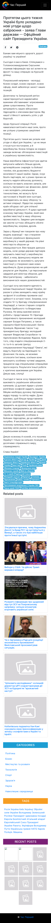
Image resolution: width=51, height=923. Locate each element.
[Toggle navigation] (45, 5)
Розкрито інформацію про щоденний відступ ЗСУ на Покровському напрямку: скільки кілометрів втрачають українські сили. (24, 605)
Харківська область (29, 462)
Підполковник (9, 480)
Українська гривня (20, 828)
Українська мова (35, 465)
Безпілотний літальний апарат (29, 819)
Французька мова (28, 468)
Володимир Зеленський (32, 812)
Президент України (37, 457)
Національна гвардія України (16, 457)
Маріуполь (26, 477)
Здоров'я (10, 780)
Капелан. (36, 477)
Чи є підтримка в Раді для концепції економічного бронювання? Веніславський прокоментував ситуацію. (23, 644)
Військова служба (11, 471)
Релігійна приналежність (31, 488)
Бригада (23, 460)
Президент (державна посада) (29, 815)
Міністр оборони (27, 471)
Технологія (11, 769)
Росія (7, 809)
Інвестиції (17, 465)
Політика (10, 753)
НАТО (34, 828)
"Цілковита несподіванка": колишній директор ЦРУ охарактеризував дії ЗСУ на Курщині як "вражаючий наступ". (23, 687)
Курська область (11, 460)
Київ (21, 809)
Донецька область (11, 462)
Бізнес (8, 758)
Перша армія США (11, 488)
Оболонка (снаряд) (12, 468)
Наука (8, 786)
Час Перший (17, 5)
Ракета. (17, 825)
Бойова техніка (23, 480)
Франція (42, 462)
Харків (41, 828)
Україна (15, 809)
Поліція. (8, 832)
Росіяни (8, 815)
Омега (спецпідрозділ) (13, 482)
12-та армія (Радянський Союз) (17, 474)
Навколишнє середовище (19, 791)
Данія (44, 460)
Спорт (8, 775)
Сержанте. (35, 480)
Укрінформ (27, 825)
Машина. (18, 832)
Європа (8, 819)
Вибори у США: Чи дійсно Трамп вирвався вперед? (21, 568)
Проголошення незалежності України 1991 (21, 485)
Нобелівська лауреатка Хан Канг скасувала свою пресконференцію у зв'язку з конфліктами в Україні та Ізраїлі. (23, 730)
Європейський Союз (15, 822)
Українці (28, 809)
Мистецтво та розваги (17, 764)
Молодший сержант (12, 477)
